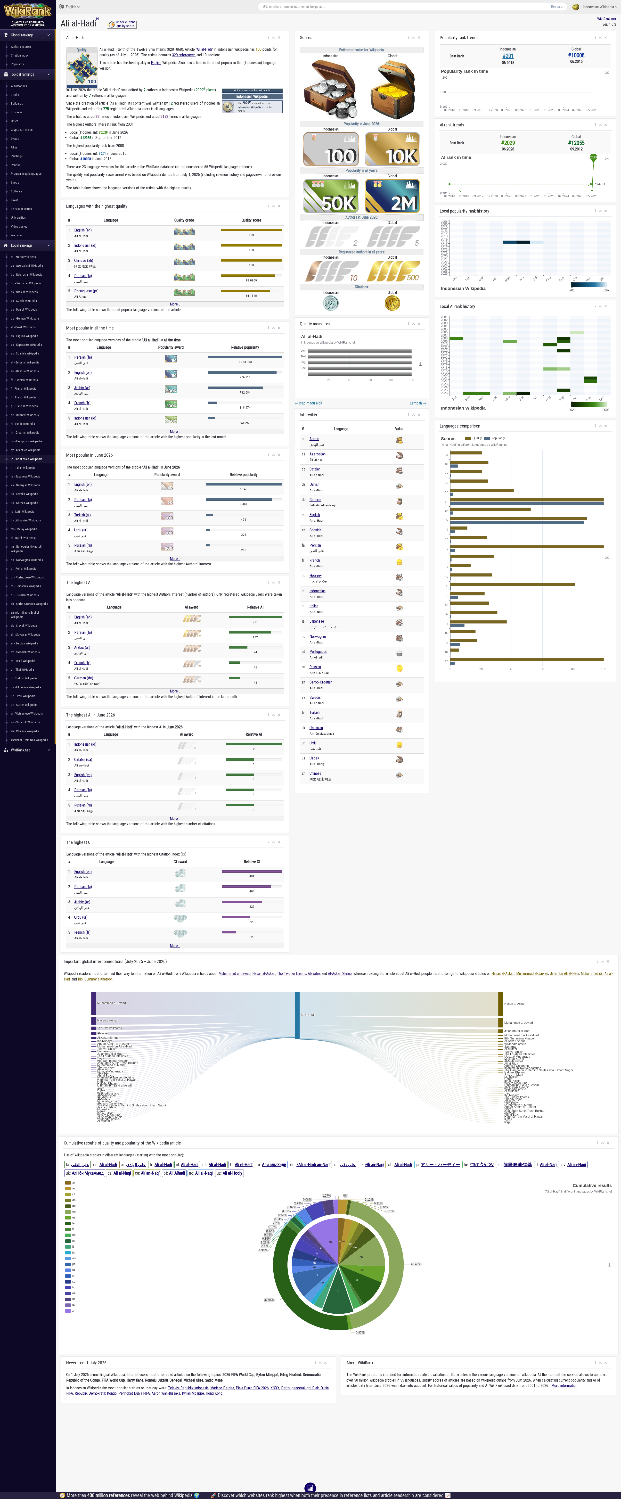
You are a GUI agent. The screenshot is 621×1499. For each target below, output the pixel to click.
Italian (314, 606)
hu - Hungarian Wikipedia (26, 441)
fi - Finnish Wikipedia (23, 388)
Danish (314, 484)
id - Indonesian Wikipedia (26, 459)
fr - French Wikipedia (23, 397)
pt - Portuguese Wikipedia (27, 577)
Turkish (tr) (82, 515)
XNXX (274, 1388)
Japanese (317, 621)
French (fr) (82, 403)
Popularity (17, 64)
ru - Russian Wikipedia (25, 595)
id (97, 19)
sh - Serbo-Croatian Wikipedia (29, 604)
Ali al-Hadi (204, 49)
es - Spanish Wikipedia (25, 353)
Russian (315, 667)
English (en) (83, 230)
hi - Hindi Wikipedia (23, 424)
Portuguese (318, 651)
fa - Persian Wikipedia (24, 380)
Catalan (315, 469)
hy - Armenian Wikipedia (25, 450)
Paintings (17, 156)
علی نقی (348, 1164)
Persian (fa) (83, 275)
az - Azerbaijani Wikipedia (27, 265)
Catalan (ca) (83, 759)
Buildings (17, 103)
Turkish (315, 712)
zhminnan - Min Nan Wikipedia (29, 740)
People (15, 165)
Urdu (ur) (81, 530)
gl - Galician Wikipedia (25, 406)
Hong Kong (214, 1393)
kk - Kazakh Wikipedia (24, 494)
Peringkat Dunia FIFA (134, 1393)
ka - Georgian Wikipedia (26, 485)
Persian (315, 545)
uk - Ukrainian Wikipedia (26, 687)
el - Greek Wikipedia (23, 327)
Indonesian (318, 591)
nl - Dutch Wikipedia (23, 538)
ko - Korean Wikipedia (24, 503)
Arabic (314, 439)
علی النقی (80, 1164)
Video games (19, 226)
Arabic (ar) (82, 388)
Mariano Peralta (222, 1388)
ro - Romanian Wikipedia (26, 586)
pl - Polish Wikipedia (23, 568)
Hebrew (316, 575)
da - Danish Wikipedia (24, 309)
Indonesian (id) (85, 245)
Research (557, 6)
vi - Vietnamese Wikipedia (27, 713)
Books (15, 95)
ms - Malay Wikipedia (24, 529)
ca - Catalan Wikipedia (25, 292)
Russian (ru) (83, 545)
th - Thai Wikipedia (22, 669)
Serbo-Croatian (321, 682)
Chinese (315, 773)
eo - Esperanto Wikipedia (26, 344)
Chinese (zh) (83, 260)
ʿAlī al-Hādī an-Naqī (313, 1164)
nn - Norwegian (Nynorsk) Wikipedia (26, 549)
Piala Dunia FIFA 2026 (252, 1388)
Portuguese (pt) (86, 291)
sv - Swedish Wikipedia (25, 652)
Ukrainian (316, 727)
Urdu (313, 743)
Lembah (418, 403)
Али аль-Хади (274, 1164)
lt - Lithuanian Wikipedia (26, 520)
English (71, 7)
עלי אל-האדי (482, 1164)
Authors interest (21, 47)
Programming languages (26, 173)
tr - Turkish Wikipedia (24, 678)
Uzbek (314, 758)
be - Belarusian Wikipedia (26, 274)
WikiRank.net (606, 19)
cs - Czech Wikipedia (24, 301)
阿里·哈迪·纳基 (518, 1164)
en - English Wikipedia (24, 336)
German (315, 499)
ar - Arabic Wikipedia (24, 257)
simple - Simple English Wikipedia (25, 615)
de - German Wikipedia (25, 318)
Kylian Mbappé (193, 1393)
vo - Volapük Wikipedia (25, 722)
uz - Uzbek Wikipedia (24, 705)
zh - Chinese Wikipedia (25, 731)
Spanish (315, 530)
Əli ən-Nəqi (374, 1164)
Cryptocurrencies (22, 130)
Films (14, 147)
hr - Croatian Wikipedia (25, 432)
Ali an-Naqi (576, 1164)
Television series (21, 209)
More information (564, 1385)
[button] (268, 37)
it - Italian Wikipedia (23, 467)
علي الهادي (136, 1164)
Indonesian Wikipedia (598, 7)
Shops (15, 182)
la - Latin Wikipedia (22, 511)
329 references (184, 55)
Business (16, 112)
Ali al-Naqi (548, 1164)
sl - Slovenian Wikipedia (26, 634)
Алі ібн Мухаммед (88, 1173)
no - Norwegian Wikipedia (27, 560)
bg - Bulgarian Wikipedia (26, 283)
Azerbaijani (318, 454)
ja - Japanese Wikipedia (26, 476)
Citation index (19, 55)
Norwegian (318, 636)
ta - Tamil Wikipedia (23, 661)
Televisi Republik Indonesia (188, 1388)
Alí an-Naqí (150, 1173)
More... (175, 304)
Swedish (316, 697)
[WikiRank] (28, 10)
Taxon (14, 200)
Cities (14, 121)
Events (15, 138)
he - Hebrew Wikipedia (25, 415)
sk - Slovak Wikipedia (24, 625)
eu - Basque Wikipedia (25, 371)
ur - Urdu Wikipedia (23, 696)
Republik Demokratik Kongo (96, 1393)
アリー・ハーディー (440, 1164)
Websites (17, 235)
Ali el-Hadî (244, 1164)
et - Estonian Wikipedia (25, 362)
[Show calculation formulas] (310, 1488)
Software (16, 191)
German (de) (83, 678)
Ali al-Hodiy (232, 1173)
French (315, 560)
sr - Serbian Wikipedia (24, 643)
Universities (18, 217)
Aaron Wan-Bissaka (166, 1393)
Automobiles (19, 86)
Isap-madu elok (308, 403)
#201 (508, 56)
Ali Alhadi (177, 1173)
